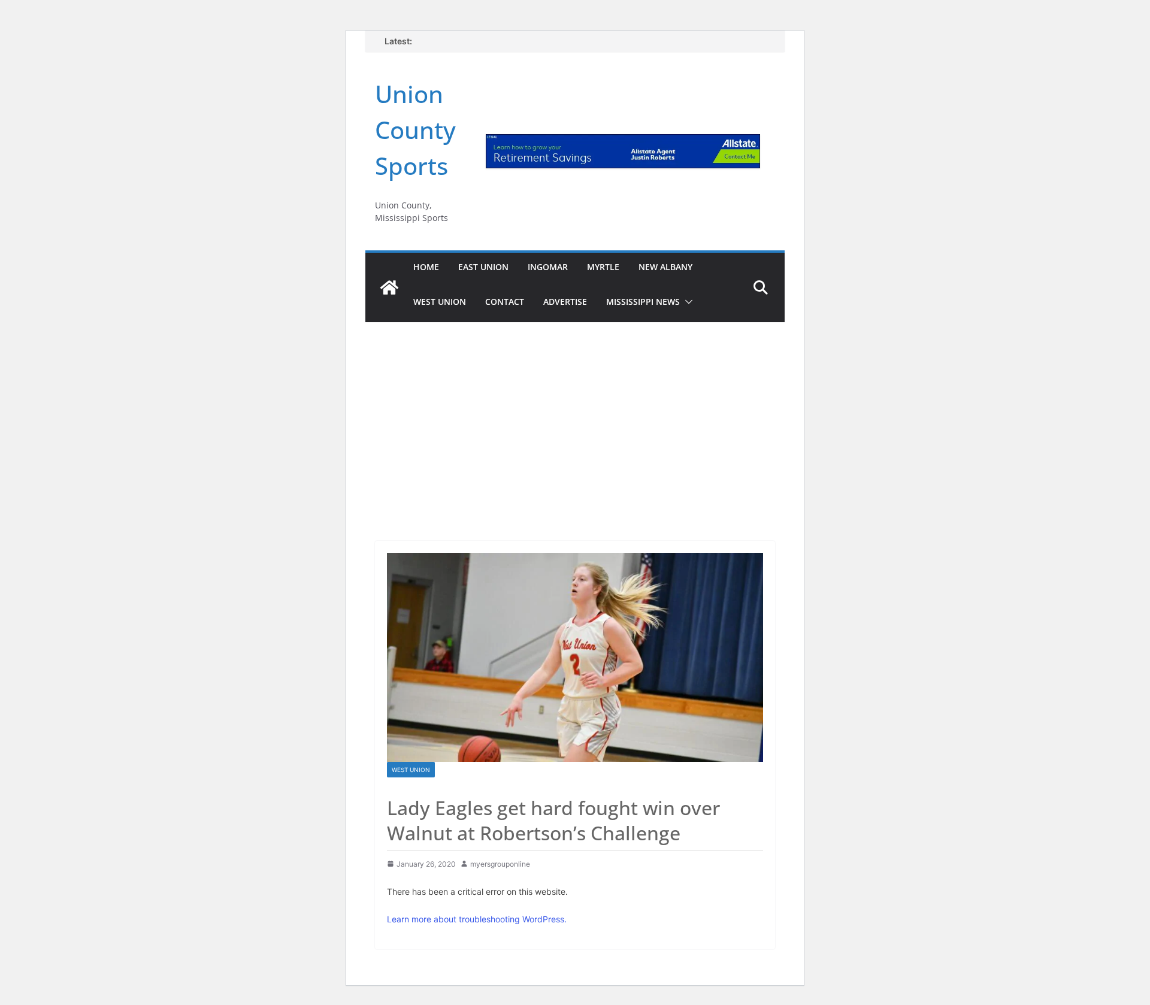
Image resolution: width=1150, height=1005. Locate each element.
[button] (686, 301)
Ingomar (548, 267)
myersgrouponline (500, 863)
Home (426, 267)
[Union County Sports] (389, 287)
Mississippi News (643, 301)
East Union (483, 267)
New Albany (665, 267)
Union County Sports (415, 129)
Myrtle (603, 267)
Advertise (565, 301)
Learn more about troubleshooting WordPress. (477, 919)
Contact (504, 301)
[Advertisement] (575, 415)
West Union (439, 301)
